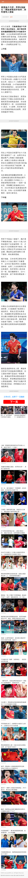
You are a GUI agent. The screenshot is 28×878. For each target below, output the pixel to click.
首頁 (3, 1)
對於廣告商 (21, 875)
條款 (12, 875)
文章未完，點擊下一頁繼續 (14, 397)
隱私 (15, 875)
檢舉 (11, 17)
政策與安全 (8, 875)
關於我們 (3, 875)
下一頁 (14, 401)
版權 (17, 875)
